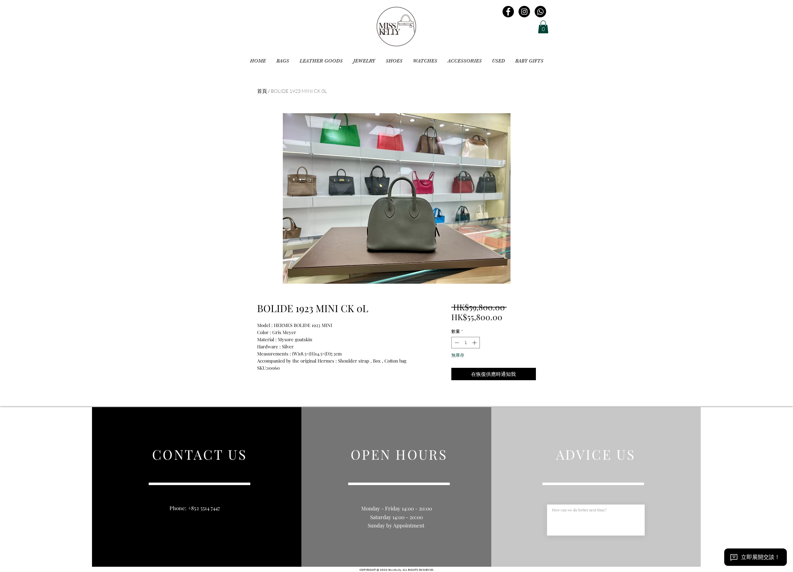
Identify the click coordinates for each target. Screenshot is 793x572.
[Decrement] (456, 342)
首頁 (262, 91)
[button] (543, 26)
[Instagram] (524, 11)
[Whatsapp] (540, 11)
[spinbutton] (465, 342)
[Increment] (475, 342)
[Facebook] (508, 11)
